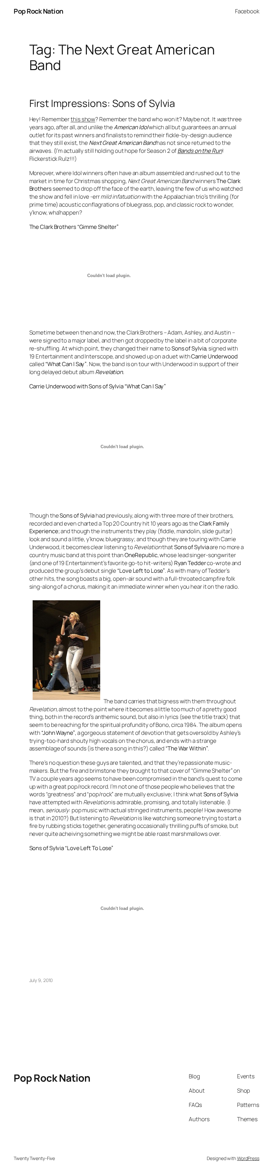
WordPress (248, 1158)
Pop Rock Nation (38, 11)
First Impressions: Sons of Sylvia (102, 103)
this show (83, 119)
